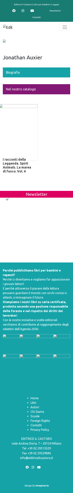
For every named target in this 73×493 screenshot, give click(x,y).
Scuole (35, 416)
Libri (33, 402)
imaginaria (42, 485)
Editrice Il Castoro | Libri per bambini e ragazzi (36, 4)
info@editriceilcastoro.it (36, 458)
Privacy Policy (40, 429)
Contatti (36, 17)
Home (35, 398)
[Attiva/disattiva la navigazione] (65, 27)
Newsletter (55, 11)
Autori (35, 407)
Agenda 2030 (29, 329)
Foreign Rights (40, 420)
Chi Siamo (37, 411)
